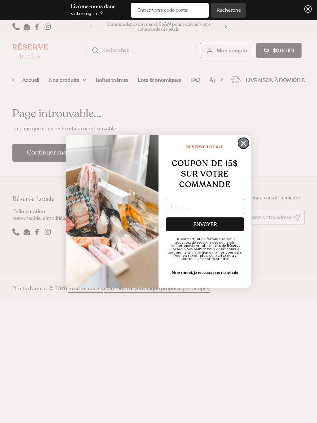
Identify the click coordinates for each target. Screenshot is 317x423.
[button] (307, 9)
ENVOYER (205, 224)
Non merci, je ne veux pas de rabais (205, 273)
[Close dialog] (243, 143)
